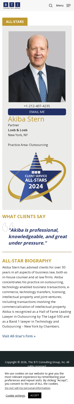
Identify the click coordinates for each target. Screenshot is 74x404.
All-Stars (15, 21)
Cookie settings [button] (15, 395)
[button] (63, 5)
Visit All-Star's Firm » (19, 336)
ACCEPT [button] (34, 395)
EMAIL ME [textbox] (37, 112)
